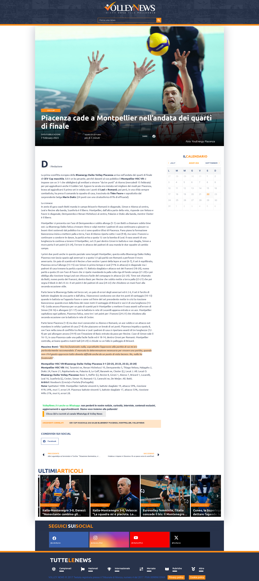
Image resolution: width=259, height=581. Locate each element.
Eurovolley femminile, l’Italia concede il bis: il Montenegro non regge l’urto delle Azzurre (164, 514)
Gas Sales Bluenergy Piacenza (103, 422)
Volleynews (138, 422)
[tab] (63, 569)
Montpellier (125, 422)
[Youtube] (135, 537)
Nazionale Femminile (49, 505)
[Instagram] (95, 537)
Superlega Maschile (200, 505)
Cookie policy (197, 577)
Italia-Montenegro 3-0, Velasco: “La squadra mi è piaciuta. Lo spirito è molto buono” (115, 514)
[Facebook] (54, 538)
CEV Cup (51, 110)
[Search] (158, 20)
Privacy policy (176, 577)
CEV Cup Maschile (78, 422)
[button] (153, 136)
